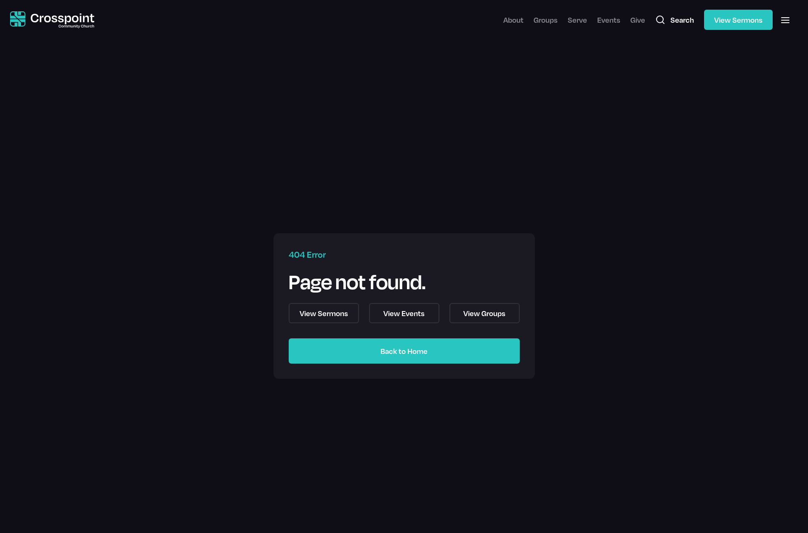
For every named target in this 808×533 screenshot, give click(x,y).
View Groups (484, 313)
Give (637, 19)
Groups (546, 19)
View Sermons (738, 19)
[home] (52, 20)
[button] (785, 20)
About (513, 19)
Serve (577, 19)
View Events (404, 313)
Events (608, 19)
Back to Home (404, 351)
